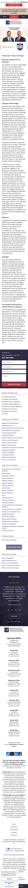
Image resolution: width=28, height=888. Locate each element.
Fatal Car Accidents (7, 485)
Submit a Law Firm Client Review (14, 621)
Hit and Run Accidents (8, 516)
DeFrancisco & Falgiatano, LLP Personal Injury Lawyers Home (14, 23)
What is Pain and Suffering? (10, 563)
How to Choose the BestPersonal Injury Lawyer (14, 547)
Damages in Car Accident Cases (11, 512)
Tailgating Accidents (8, 502)
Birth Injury (13, 744)
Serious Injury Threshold (9, 519)
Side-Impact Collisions (8, 476)
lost (20, 316)
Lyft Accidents (6, 488)
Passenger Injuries (7, 498)
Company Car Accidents (9, 524)
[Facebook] (8, 754)
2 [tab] (12, 610)
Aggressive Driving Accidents (10, 423)
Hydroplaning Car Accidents (10, 521)
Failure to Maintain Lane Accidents (12, 438)
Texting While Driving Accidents (11, 430)
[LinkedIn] (16, 754)
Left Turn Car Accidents (9, 460)
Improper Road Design (8, 450)
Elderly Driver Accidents (9, 457)
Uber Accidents (6, 473)
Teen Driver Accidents (8, 500)
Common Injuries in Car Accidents (12, 509)
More (23, 17)
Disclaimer (14, 827)
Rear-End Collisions (7, 478)
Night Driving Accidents (9, 445)
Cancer (21, 744)
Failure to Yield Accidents (9, 443)
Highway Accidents (7, 483)
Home (4, 17)
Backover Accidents (7, 490)
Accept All (9, 879)
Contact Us (14, 17)
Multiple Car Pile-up (8, 530)
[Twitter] (12, 754)
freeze (4, 197)
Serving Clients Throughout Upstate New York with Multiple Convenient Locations (14, 11)
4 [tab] (20, 610)
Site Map (14, 832)
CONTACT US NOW (14, 384)
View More (5, 414)
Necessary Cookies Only (9, 883)
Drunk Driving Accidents (9, 433)
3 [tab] (16, 610)
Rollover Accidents (7, 493)
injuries (4, 67)
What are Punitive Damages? (10, 568)
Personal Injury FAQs (9, 554)
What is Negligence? (8, 558)
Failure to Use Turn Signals (10, 440)
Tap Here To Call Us (14, 5)
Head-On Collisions (7, 480)
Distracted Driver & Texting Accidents (13, 428)
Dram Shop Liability (8, 435)
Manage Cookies (19, 851)
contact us (10, 340)
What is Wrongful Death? (9, 560)
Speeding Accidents (7, 425)
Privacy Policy (14, 829)
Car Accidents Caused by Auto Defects (13, 447)
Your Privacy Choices (16, 848)
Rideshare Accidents (8, 514)
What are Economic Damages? (11, 565)
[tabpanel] (7, 47)
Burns (3, 495)
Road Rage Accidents (8, 455)
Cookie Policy (9, 851)
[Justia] (20, 754)
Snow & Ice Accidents (8, 452)
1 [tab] (8, 610)
